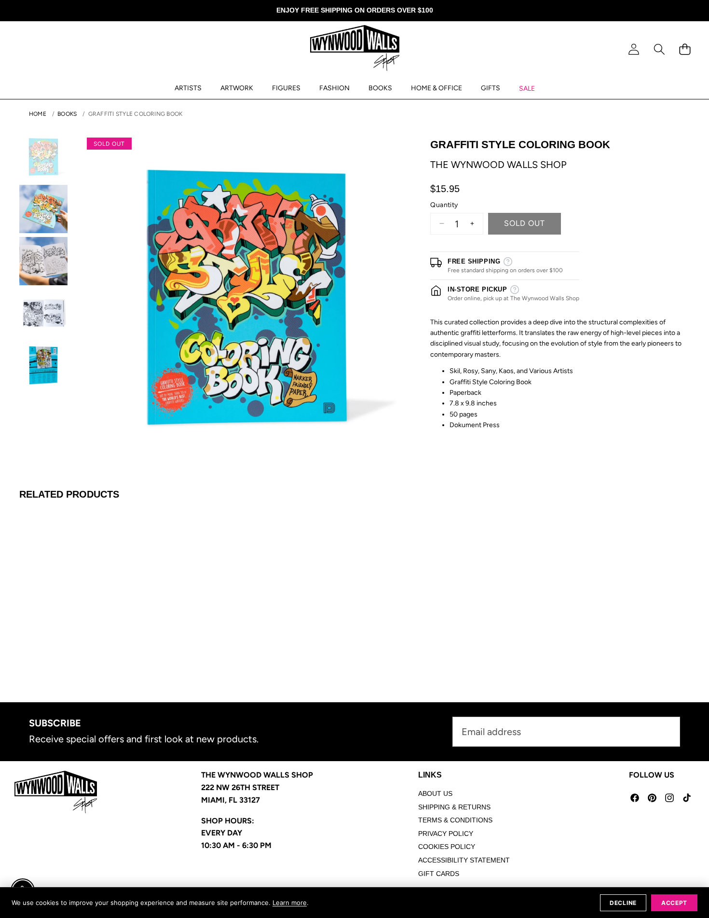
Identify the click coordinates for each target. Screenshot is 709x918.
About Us (435, 793)
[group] (43, 157)
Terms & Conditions (455, 820)
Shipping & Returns (454, 807)
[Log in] (633, 49)
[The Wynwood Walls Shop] (354, 49)
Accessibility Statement (464, 860)
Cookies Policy (446, 846)
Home (37, 114)
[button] (659, 49)
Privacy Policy (445, 833)
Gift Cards (438, 873)
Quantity (444, 205)
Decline (623, 902)
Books (67, 114)
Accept (674, 902)
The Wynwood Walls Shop (498, 164)
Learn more (290, 902)
